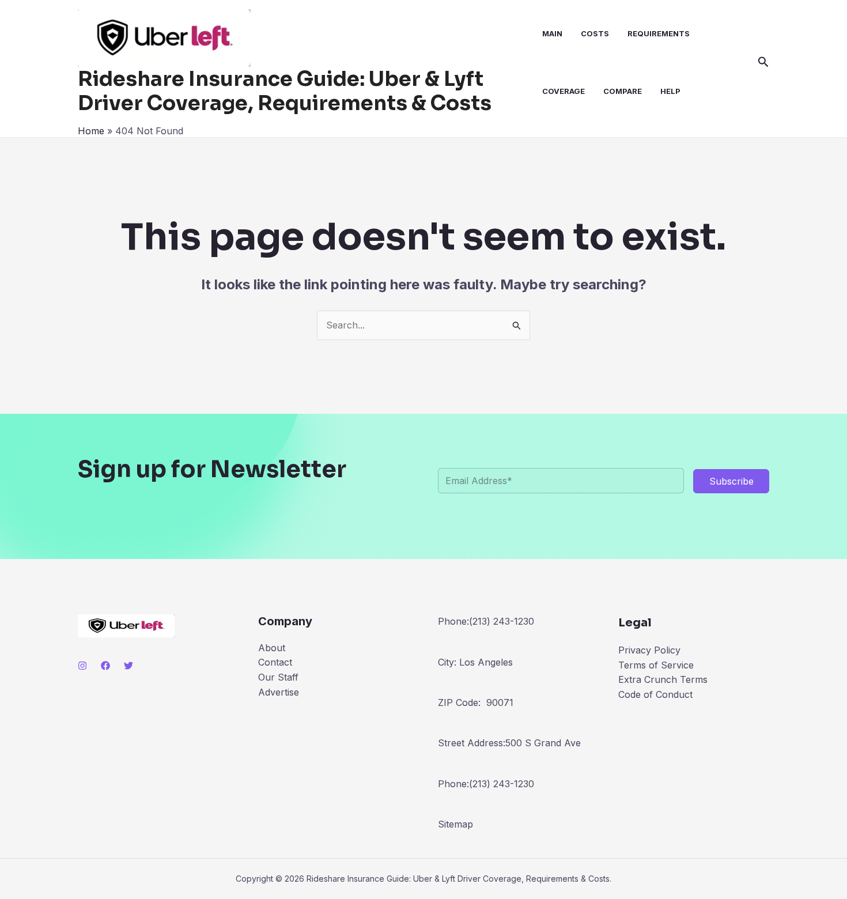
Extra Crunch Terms (663, 679)
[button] (763, 62)
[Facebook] (105, 665)
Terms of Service (656, 665)
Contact (275, 662)
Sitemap (455, 824)
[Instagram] (82, 665)
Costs (595, 33)
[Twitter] (128, 665)
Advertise (278, 692)
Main (552, 33)
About (271, 648)
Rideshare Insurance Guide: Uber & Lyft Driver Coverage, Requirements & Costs (284, 91)
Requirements (658, 33)
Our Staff (278, 677)
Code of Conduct (655, 694)
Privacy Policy (649, 650)
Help (670, 91)
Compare (622, 91)
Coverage (563, 91)
